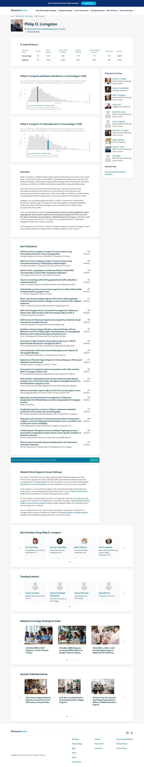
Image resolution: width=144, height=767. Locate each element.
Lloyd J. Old (116, 104)
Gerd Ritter (116, 156)
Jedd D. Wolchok (118, 140)
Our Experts (76, 762)
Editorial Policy (121, 744)
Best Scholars (112, 10)
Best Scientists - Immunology (24, 16)
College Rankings (65, 10)
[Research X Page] (131, 732)
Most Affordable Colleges (46, 10)
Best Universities (126, 10)
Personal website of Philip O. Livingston (115, 173)
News (74, 753)
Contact (98, 739)
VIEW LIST (88, 3)
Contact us (94, 460)
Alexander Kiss (104, 593)
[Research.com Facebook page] (127, 732)
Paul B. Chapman (118, 121)
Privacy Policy (121, 748)
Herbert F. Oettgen (119, 79)
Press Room (99, 744)
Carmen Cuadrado (32, 593)
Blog (73, 748)
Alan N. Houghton (119, 95)
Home (12, 16)
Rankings (75, 739)
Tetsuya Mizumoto (81, 593)
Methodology (77, 744)
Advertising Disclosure (124, 739)
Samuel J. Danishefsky (120, 88)
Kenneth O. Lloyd (118, 112)
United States (33, 31)
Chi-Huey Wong (31, 547)
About (74, 757)
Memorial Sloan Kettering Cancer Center (46, 29)
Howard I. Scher (118, 147)
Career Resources (81, 10)
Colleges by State (98, 10)
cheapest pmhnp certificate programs (74, 512)
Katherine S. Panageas (120, 130)
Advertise (98, 748)
